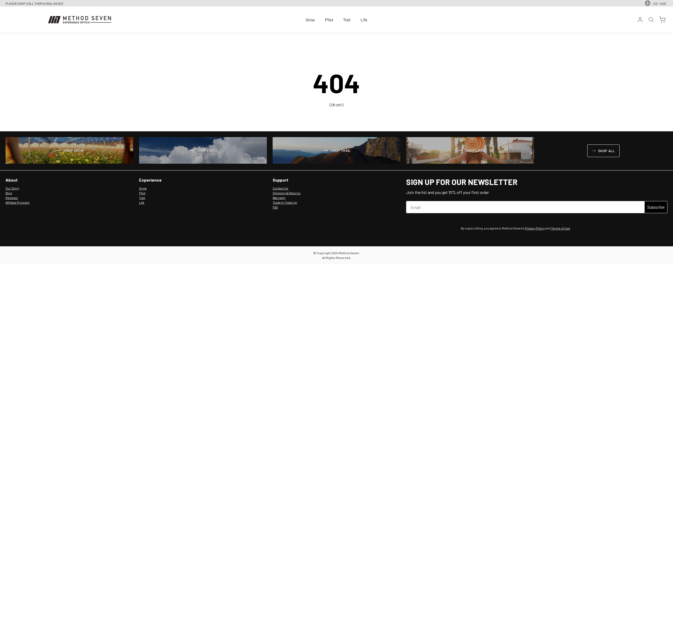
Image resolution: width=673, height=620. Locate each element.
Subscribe (656, 206)
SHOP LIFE (470, 151)
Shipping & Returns (286, 193)
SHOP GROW (69, 151)
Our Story (12, 188)
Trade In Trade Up (285, 202)
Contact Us (280, 188)
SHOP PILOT (203, 151)
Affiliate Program (17, 202)
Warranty (279, 197)
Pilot (329, 19)
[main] (336, 82)
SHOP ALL (603, 151)
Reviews (12, 197)
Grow (310, 19)
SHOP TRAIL (336, 151)
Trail (346, 19)
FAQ (275, 207)
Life (363, 19)
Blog (9, 193)
